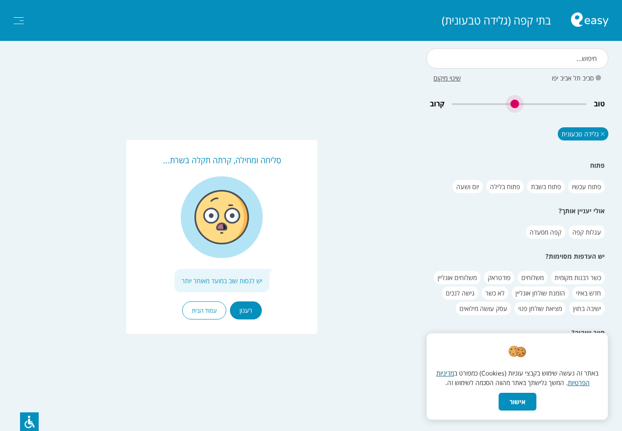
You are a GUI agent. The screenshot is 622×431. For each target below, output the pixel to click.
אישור (517, 401)
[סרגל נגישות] (29, 421)
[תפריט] (19, 20)
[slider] (519, 104)
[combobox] (517, 58)
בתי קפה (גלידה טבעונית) (496, 20)
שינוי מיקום (447, 78)
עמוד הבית (204, 310)
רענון (246, 310)
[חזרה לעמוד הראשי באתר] (589, 20)
